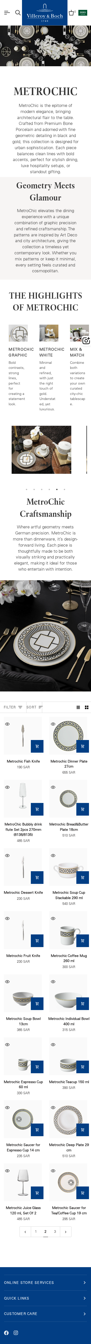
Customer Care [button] (20, 1313)
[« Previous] (25, 1231)
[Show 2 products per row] (86, 707)
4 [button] (49, 489)
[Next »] (66, 1231)
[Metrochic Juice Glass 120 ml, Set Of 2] (23, 1182)
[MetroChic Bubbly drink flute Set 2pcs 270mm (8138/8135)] (23, 799)
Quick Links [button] (17, 1298)
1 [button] (26, 489)
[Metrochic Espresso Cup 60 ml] (23, 1056)
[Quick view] (7, 724)
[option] (41, 456)
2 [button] (34, 489)
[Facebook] (6, 1333)
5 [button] (56, 489)
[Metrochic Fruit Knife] (23, 930)
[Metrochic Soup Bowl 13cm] (23, 993)
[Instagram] (16, 1333)
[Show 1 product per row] (78, 707)
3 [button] (41, 489)
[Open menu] (7, 13)
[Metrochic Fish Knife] (23, 736)
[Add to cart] (37, 746)
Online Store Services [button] (29, 1282)
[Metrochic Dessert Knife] (23, 867)
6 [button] (64, 489)
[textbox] (45, 138)
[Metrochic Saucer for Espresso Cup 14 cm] (23, 1119)
